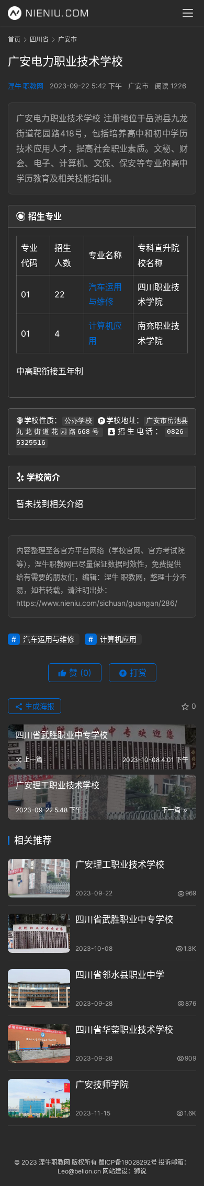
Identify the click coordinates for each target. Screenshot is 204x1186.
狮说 (140, 1171)
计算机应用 (118, 639)
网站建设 (115, 1171)
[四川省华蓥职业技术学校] (39, 1043)
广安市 (138, 86)
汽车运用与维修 (48, 639)
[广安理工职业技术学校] (39, 878)
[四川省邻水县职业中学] (39, 988)
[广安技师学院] (39, 1098)
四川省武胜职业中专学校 (124, 919)
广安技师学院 (102, 1084)
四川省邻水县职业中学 (119, 975)
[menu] (188, 13)
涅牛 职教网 (25, 86)
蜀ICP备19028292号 (127, 1162)
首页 (14, 39)
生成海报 (38, 705)
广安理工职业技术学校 (119, 864)
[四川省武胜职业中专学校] (39, 933)
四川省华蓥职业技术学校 (124, 1029)
